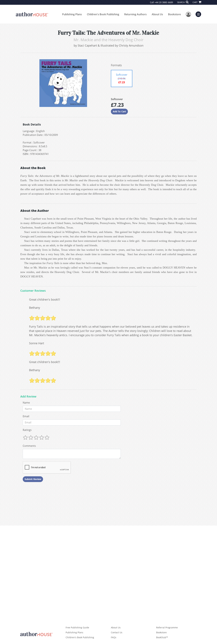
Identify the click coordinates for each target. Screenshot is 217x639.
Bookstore (174, 14)
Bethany (34, 307)
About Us (157, 14)
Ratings (27, 430)
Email (26, 416)
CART (195, 2)
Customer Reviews (33, 290)
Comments (29, 446)
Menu (199, 13)
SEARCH (181, 2)
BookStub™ (162, 637)
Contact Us (116, 632)
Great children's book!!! (44, 299)
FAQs (113, 637)
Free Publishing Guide (77, 627)
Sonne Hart (36, 343)
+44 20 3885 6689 (164, 2)
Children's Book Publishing (103, 14)
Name (26, 402)
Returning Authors (135, 14)
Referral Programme (167, 627)
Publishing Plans (72, 14)
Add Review (28, 396)
